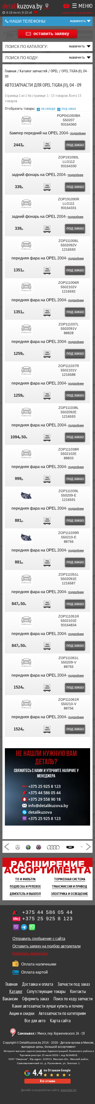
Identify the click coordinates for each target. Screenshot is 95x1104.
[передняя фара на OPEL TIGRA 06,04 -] (26, 245)
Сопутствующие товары (46, 991)
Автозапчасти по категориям (62, 1013)
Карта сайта (60, 1020)
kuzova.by (22, 5)
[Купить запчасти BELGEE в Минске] (70, 846)
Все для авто (35, 1020)
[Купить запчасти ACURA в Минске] (18, 846)
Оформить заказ (35, 999)
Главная (11, 984)
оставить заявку (51, 33)
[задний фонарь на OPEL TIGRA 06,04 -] (26, 161)
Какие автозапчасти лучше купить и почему (47, 1006)
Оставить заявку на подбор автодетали (46, 946)
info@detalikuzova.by (48, 805)
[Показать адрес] (47, 6)
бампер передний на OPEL (34, 133)
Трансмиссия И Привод (69, 886)
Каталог (15, 991)
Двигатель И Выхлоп (25, 894)
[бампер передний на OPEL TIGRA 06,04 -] (26, 120)
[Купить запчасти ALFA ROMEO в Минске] (28, 846)
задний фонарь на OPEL (34, 175)
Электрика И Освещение (69, 894)
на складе (48, 108)
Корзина (66, 5)
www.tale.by (68, 1090)
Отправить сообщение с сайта (38, 939)
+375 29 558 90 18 (44, 799)
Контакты (78, 991)
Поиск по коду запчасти (73, 999)
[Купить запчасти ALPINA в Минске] (38, 846)
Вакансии (10, 999)
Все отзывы (47, 1081)
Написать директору (30, 953)
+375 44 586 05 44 (44, 793)
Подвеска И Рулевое (25, 886)
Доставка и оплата (37, 984)
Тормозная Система (69, 879)
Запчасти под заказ (73, 984)
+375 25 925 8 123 (44, 786)
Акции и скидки (21, 1013)
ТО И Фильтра (25, 879)
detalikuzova (40, 812)
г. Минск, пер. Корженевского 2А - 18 (51, 1033)
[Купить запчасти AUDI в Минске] (53, 846)
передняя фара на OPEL (34, 258)
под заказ (69, 108)
